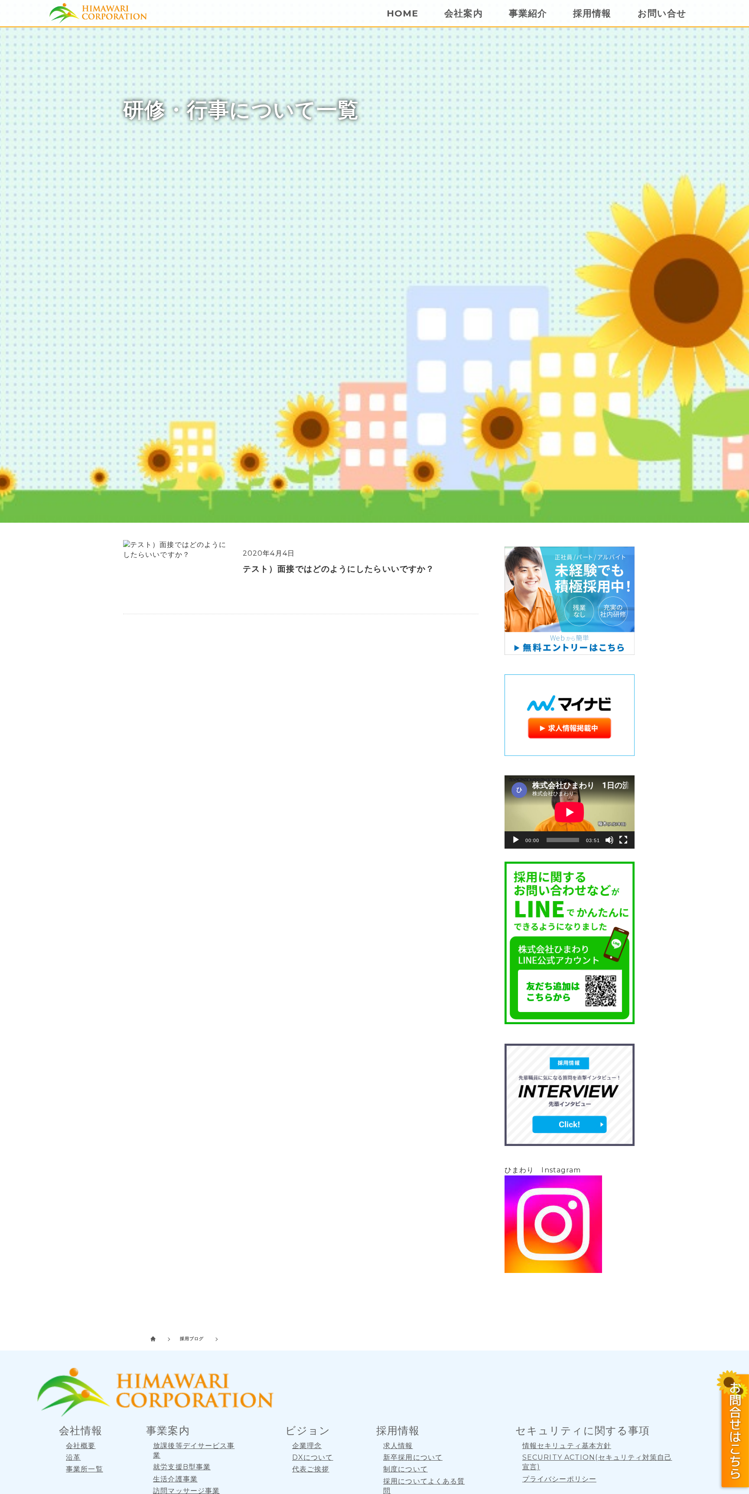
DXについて (312, 1457)
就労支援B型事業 (182, 1467)
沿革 (73, 1457)
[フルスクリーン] (623, 840)
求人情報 (398, 1446)
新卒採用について (413, 1457)
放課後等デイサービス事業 (193, 1450)
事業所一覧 (84, 1469)
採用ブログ (192, 1338)
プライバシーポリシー (559, 1479)
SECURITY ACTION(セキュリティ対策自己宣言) (597, 1462)
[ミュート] (609, 840)
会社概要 (80, 1446)
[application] (570, 812)
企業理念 (307, 1446)
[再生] (515, 840)
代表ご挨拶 (310, 1469)
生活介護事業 (175, 1479)
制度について (405, 1469)
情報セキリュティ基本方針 (566, 1446)
